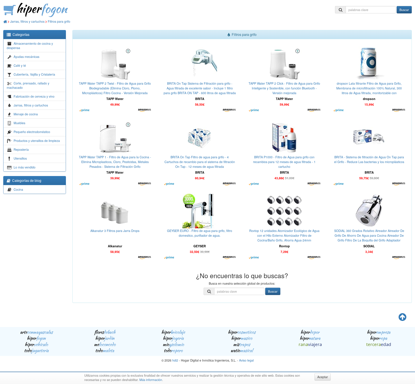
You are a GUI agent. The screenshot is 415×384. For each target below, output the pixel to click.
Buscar (404, 10)
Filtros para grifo (59, 21)
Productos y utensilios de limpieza (37, 140)
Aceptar (322, 377)
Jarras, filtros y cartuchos (27, 21)
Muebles (19, 123)
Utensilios (20, 158)
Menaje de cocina (26, 114)
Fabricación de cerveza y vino (34, 96)
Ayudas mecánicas (26, 56)
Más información (150, 380)
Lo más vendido (24, 167)
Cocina (18, 189)
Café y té (20, 65)
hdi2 (175, 360)
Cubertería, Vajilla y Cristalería (34, 74)
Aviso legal (246, 360)
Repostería (21, 149)
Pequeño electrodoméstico (32, 132)
